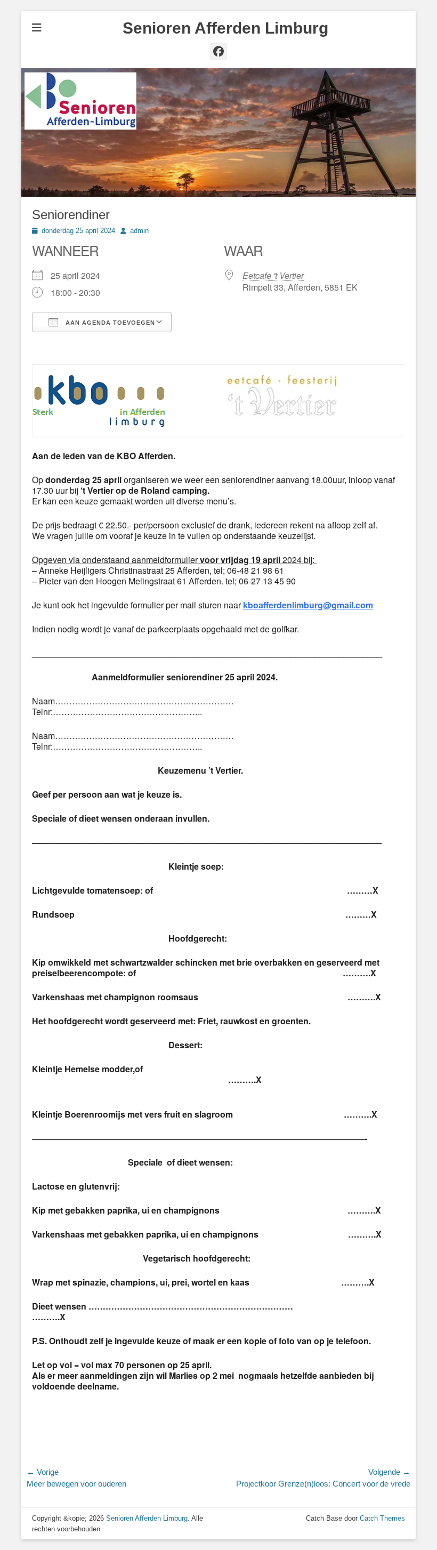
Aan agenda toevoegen (109, 322)
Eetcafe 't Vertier (273, 275)
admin (139, 231)
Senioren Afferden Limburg (225, 28)
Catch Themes (382, 1518)
